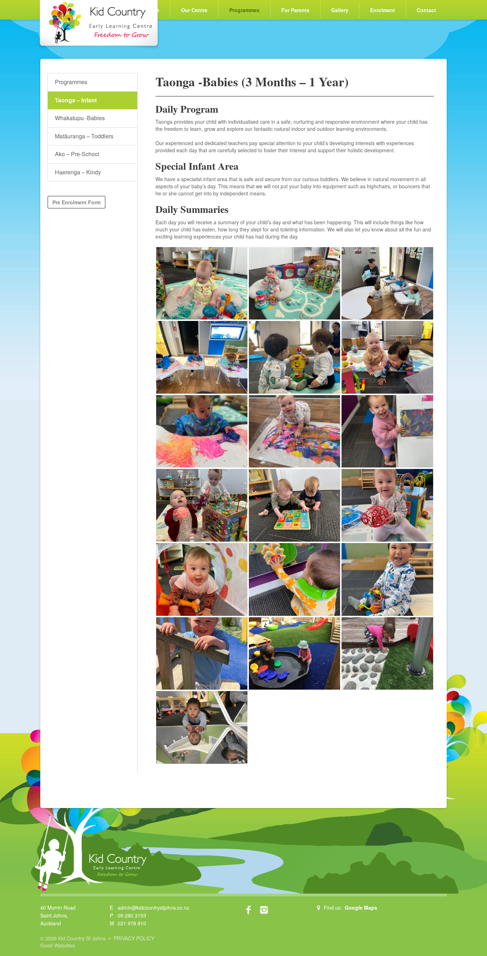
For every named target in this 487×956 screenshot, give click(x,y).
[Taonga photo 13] (201, 283)
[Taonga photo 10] (387, 357)
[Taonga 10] (201, 431)
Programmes (244, 10)
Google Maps (361, 907)
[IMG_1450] (294, 653)
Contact (426, 10)
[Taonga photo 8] (387, 431)
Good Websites (57, 945)
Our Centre (194, 10)
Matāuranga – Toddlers (84, 136)
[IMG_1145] (387, 653)
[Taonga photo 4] (387, 505)
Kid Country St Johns (99, 25)
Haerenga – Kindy (78, 172)
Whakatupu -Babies (80, 118)
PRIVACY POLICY (134, 938)
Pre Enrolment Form (76, 202)
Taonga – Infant (76, 100)
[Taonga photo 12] (294, 357)
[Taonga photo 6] (201, 505)
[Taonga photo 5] (294, 505)
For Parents (295, 10)
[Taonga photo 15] (387, 283)
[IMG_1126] (201, 727)
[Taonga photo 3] (201, 579)
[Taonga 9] (294, 431)
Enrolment (382, 10)
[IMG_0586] (201, 653)
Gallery (339, 10)
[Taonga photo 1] (387, 579)
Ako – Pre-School (77, 154)
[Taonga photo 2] (294, 579)
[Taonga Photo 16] (201, 357)
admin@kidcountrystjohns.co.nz (153, 907)
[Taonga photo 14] (294, 283)
